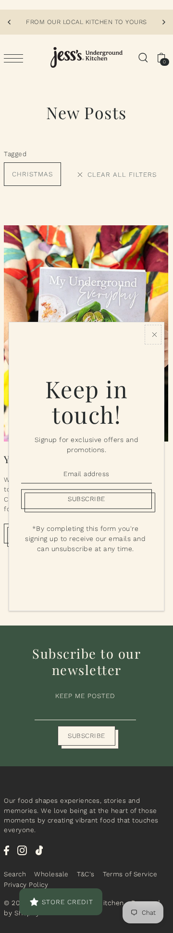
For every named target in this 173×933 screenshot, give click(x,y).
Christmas (32, 174)
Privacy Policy (26, 884)
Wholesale (51, 874)
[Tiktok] (39, 850)
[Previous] (9, 22)
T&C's (86, 874)
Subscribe (86, 735)
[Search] (142, 58)
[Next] (163, 22)
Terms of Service (130, 874)
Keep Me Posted (85, 696)
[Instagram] (22, 850)
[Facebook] (6, 850)
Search (15, 874)
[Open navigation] (16, 57)
